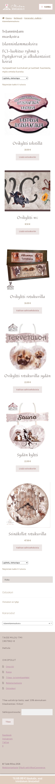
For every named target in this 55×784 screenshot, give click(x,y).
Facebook (6, 735)
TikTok (5, 742)
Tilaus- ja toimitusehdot (17, 677)
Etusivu (9, 18)
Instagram (7, 738)
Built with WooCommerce (32, 767)
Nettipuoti (18, 18)
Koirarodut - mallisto (32, 18)
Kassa (9, 672)
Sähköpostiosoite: (11, 711)
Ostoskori (11, 688)
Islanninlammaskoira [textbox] (27, 623)
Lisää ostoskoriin (27, 157)
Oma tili (10, 666)
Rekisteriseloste (14, 683)
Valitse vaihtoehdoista (27, 310)
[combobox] (27, 623)
